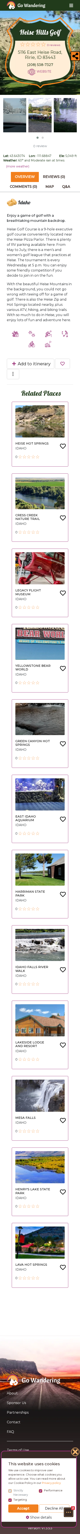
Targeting (20, 1499)
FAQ (10, 1432)
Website (44, 71)
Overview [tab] (25, 177)
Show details (40, 1517)
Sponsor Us (16, 1403)
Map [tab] (49, 187)
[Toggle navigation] (68, 5)
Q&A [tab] (66, 187)
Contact (13, 1422)
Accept (23, 1508)
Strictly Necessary (20, 1492)
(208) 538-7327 (40, 65)
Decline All (54, 1508)
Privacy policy (51, 1483)
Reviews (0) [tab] (54, 177)
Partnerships (18, 1412)
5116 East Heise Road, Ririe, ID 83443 (40, 55)
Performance (53, 1490)
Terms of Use (18, 1450)
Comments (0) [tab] (23, 187)
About (12, 1393)
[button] (68, 1512)
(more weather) (17, 166)
